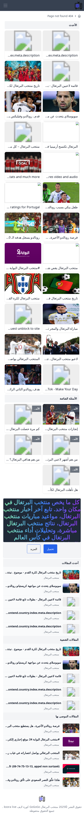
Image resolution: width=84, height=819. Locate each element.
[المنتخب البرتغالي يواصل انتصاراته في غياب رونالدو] (71, 755)
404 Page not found (60, 16)
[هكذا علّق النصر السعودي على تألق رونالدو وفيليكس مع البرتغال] (71, 782)
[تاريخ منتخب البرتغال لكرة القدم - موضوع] (71, 574)
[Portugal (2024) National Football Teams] (71, 628)
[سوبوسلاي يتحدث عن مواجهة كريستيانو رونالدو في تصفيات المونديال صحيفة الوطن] (71, 588)
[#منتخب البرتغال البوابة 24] (71, 741)
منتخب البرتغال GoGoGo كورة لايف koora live (31, 807)
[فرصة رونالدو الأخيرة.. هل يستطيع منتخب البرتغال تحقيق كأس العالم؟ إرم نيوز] (71, 728)
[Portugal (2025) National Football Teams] (71, 615)
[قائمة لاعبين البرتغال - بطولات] (71, 601)
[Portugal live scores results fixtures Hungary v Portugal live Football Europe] (71, 768)
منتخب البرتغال (51, 577)
